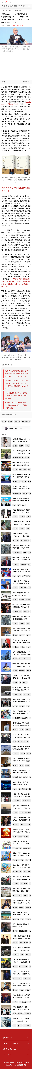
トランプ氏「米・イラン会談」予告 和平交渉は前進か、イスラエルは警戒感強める (21, 582)
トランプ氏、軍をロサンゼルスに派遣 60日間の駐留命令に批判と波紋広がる (21, 795)
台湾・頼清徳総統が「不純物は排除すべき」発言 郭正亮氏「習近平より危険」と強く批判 (21, 759)
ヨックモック (17, 872)
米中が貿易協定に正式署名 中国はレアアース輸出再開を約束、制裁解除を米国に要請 (21, 535)
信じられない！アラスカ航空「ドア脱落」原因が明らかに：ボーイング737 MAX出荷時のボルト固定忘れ (21, 688)
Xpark (15, 789)
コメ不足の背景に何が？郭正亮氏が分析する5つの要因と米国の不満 (21, 889)
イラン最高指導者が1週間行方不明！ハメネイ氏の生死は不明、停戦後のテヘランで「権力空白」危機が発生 (21, 511)
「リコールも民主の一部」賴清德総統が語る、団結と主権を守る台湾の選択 (21, 984)
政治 (3, 6)
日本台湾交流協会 (24, 600)
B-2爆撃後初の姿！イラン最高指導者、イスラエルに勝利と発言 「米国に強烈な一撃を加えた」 (21, 523)
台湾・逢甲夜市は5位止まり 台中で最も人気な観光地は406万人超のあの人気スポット (21, 464)
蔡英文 (10, 421)
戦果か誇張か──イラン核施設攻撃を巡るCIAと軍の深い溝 (21, 546)
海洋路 (24, 481)
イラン (15, 517)
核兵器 (20, 836)
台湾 (18, 505)
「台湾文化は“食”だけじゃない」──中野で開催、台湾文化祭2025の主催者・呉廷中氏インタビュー (21, 452)
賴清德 (27, 446)
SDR (23, 505)
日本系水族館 (23, 789)
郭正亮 (21, 765)
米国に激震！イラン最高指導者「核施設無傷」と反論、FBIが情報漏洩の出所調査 (21, 617)
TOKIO (15, 943)
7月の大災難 (17, 493)
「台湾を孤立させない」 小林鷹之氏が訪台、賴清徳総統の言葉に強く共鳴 (16, 395)
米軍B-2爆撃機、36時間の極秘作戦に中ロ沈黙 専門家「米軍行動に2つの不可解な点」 (21, 748)
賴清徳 (15, 635)
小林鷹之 (16, 647)
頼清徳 (15, 730)
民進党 (21, 446)
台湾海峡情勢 (17, 611)
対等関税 (23, 564)
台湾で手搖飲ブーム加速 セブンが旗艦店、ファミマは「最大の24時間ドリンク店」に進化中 (21, 913)
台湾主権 (28, 907)
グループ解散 (23, 943)
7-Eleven (16, 919)
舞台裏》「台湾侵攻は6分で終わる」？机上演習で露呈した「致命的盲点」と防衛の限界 (21, 771)
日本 (30, 493)
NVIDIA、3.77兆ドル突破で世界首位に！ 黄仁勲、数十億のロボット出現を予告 (21, 677)
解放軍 (25, 777)
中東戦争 (16, 884)
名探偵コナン (17, 848)
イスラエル (22, 588)
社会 (7, 6)
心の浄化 (22, 635)
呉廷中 (27, 458)
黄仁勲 (25, 682)
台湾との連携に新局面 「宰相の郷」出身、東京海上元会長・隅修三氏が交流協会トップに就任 (21, 594)
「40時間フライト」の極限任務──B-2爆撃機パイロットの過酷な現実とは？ (21, 1020)
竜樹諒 (25, 493)
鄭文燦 (20, 742)
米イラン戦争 (17, 978)
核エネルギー (23, 966)
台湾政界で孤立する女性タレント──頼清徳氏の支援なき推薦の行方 (21, 440)
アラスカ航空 (17, 694)
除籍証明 (24, 718)
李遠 (14, 1014)
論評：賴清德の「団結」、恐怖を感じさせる (21, 925)
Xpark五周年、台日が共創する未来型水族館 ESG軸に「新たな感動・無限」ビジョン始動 (21, 783)
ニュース (10, 10)
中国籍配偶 (16, 718)
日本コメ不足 (17, 895)
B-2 (14, 1026)
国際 (15, 6)
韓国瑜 (27, 765)
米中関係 (16, 540)
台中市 (15, 469)
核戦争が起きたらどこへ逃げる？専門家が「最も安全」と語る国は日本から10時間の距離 (21, 830)
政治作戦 (26, 611)
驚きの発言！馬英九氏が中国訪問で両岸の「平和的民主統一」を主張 (21, 665)
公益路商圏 (22, 469)
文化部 (20, 1014)
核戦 (14, 836)
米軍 (28, 529)
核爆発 (26, 836)
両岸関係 (22, 671)
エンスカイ (26, 848)
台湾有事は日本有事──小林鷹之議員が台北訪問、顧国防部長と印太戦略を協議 (21, 700)
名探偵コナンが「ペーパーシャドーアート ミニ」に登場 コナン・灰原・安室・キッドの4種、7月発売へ (21, 842)
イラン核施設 (17, 552)
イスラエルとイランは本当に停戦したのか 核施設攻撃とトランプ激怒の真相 (21, 972)
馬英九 (15, 671)
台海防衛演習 (17, 777)
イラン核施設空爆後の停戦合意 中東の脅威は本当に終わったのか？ (21, 996)
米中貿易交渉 (25, 540)
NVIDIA (15, 682)
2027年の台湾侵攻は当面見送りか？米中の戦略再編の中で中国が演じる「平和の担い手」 (21, 878)
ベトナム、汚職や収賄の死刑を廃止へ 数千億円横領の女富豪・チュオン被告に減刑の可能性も (21, 819)
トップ (3, 10)
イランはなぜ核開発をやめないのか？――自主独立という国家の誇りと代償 (21, 960)
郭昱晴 (15, 446)
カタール (16, 955)
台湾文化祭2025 (18, 458)
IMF (14, 505)
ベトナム (16, 824)
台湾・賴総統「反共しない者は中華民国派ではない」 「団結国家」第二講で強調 (21, 901)
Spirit (19, 1026)
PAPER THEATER (18, 860)
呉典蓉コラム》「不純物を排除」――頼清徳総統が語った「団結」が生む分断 (16, 405)
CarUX (15, 659)
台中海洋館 (16, 481)
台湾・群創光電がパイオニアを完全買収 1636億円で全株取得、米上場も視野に (21, 653)
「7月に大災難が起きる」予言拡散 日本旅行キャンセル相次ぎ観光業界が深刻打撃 (21, 487)
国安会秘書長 (26, 421)
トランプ (16, 564)
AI (20, 682)
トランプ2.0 (16, 801)
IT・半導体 (21, 6)
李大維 (4, 421)
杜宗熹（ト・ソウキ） (18, 25)
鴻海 (14, 742)
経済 (11, 6)
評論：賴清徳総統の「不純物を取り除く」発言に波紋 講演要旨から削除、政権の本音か (21, 629)
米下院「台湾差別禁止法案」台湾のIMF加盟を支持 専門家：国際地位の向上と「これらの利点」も (15, 281)
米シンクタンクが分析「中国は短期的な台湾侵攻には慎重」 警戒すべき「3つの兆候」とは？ (21, 606)
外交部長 (17, 421)
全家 (22, 919)
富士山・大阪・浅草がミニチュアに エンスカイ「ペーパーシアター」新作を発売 (21, 854)
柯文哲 (26, 742)
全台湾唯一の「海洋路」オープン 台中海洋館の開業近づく (21, 475)
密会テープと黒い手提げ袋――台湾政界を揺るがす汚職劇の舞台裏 (21, 736)
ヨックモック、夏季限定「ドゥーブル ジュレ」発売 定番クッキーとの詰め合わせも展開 (21, 866)
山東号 (15, 813)
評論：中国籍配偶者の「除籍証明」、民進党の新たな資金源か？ (21, 712)
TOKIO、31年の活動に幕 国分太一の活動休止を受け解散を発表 (21, 937)
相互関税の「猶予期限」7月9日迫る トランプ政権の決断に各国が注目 (21, 558)
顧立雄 (15, 706)
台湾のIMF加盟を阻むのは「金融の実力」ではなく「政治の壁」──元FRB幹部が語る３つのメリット (21, 570)
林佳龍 (23, 647)
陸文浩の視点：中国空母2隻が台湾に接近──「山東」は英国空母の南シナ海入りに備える (21, 807)
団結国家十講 (23, 931)
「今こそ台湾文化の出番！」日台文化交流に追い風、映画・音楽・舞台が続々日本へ (21, 1008)
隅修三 (15, 600)
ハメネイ (22, 517)
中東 (24, 552)
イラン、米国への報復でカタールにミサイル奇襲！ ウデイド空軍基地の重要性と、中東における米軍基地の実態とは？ (21, 949)
